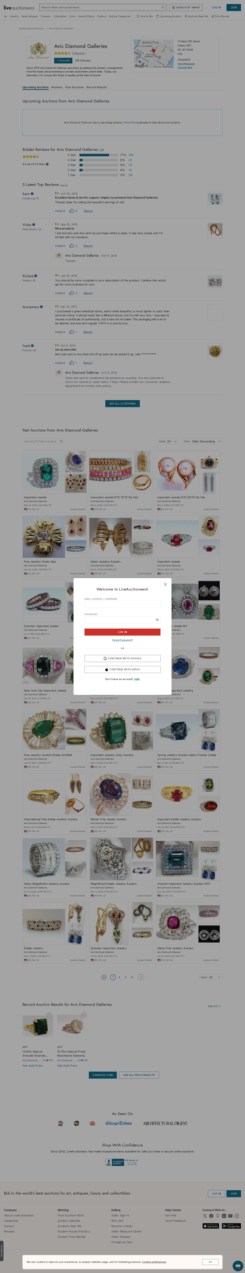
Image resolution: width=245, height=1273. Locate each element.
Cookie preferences (154, 1261)
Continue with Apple (124, 669)
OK (210, 1262)
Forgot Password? (122, 640)
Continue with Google (125, 658)
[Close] (165, 584)
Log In (122, 632)
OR (122, 648)
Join (137, 679)
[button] (157, 619)
